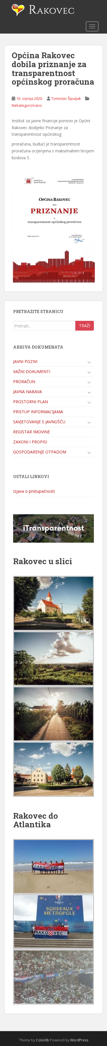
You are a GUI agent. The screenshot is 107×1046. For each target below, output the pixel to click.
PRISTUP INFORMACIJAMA (38, 411)
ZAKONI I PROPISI (30, 442)
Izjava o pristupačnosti (34, 491)
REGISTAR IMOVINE (31, 431)
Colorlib (42, 1040)
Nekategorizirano (27, 105)
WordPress (79, 1040)
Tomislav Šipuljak (66, 98)
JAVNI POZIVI (25, 361)
